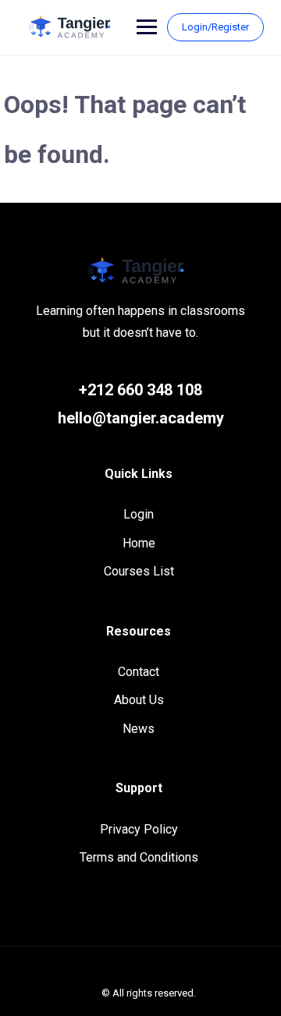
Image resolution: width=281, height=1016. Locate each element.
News (139, 728)
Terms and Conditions (139, 857)
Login (138, 514)
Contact (138, 671)
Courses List (139, 571)
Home (139, 543)
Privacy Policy (139, 829)
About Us (139, 699)
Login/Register (215, 27)
